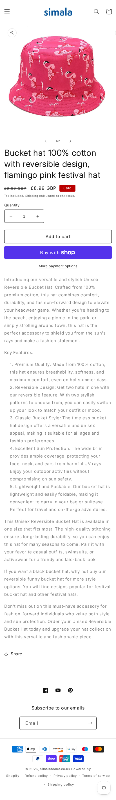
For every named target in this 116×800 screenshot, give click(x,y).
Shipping (31, 195)
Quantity (11, 205)
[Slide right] (70, 141)
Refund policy (36, 776)
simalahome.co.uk (55, 769)
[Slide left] (45, 141)
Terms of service (96, 776)
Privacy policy (65, 776)
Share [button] (16, 653)
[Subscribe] (90, 723)
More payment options (58, 266)
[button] (7, 11)
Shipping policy (61, 784)
